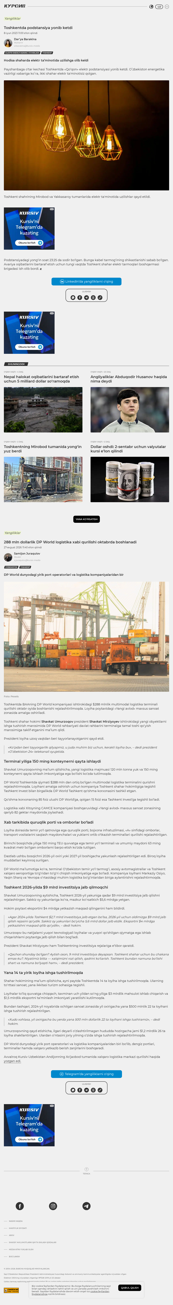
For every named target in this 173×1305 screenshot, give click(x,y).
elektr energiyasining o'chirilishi (22, 53)
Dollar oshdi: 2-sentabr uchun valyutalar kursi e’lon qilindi (128, 448)
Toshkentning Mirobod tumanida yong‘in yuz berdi (43, 448)
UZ (159, 6)
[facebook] (20, 1206)
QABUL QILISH (130, 1287)
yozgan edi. (12, 1061)
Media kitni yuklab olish (21, 1250)
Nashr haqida (15, 1221)
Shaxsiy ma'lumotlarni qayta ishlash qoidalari (32, 1243)
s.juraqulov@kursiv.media (27, 560)
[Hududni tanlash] (151, 7)
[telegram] (86, 1206)
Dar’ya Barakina (25, 39)
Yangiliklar (12, 18)
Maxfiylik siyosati (18, 1228)
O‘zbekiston (11, 567)
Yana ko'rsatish (86, 519)
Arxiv (11, 1235)
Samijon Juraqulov (27, 553)
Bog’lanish (14, 1257)
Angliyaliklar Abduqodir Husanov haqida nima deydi (129, 379)
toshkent (47, 53)
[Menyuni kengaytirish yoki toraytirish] (167, 7)
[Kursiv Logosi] (15, 6)
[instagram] (53, 1206)
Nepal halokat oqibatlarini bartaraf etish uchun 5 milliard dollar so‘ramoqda (41, 379)
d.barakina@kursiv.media (27, 46)
